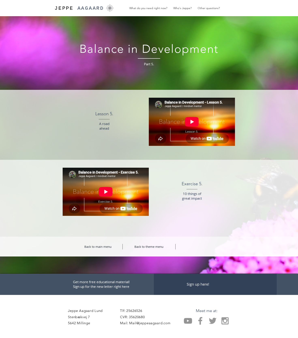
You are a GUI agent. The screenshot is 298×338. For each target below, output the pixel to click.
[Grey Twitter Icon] (213, 321)
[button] (198, 284)
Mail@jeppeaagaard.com (149, 323)
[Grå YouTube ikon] (188, 321)
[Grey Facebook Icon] (200, 321)
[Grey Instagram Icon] (225, 321)
